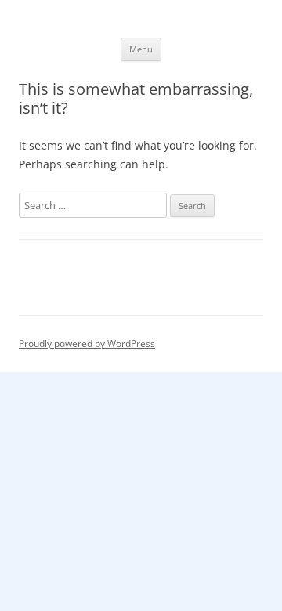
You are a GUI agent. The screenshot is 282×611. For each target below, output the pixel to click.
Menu (141, 49)
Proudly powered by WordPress (87, 343)
